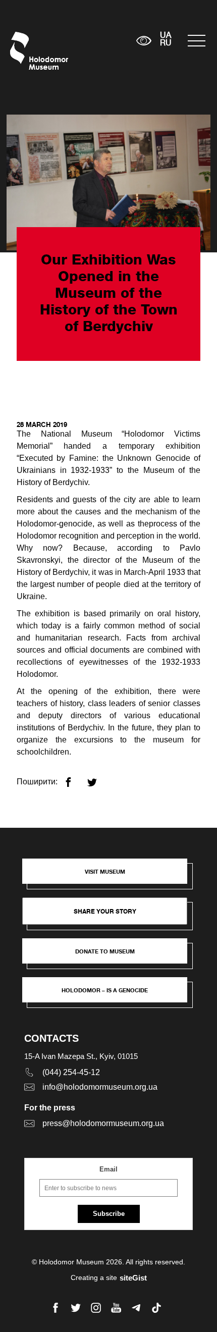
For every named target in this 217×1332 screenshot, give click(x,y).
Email (108, 1169)
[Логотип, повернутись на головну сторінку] (29, 51)
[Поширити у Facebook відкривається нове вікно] (74, 778)
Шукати (97, 40)
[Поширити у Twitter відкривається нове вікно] (98, 778)
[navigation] (197, 40)
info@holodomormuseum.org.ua (99, 1087)
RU (166, 43)
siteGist (133, 1277)
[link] (110, 956)
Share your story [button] (105, 911)
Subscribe (109, 1213)
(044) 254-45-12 (71, 1072)
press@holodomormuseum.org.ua (103, 1123)
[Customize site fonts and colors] (143, 40)
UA (165, 35)
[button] (110, 876)
